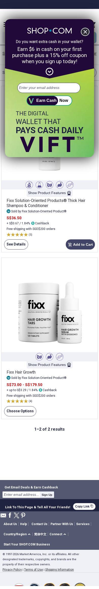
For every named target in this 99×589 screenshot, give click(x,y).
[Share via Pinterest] (23, 516)
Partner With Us (62, 524)
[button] (18, 534)
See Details (15, 246)
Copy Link (84, 506)
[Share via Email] (3, 516)
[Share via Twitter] (16, 516)
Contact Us (39, 524)
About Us (10, 524)
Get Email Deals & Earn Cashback (31, 487)
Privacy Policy (12, 569)
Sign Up (47, 494)
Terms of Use (33, 569)
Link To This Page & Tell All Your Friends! (37, 506)
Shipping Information (59, 569)
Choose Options (19, 412)
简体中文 (40, 534)
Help (23, 524)
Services (83, 524)
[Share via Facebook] (10, 515)
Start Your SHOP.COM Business (27, 544)
